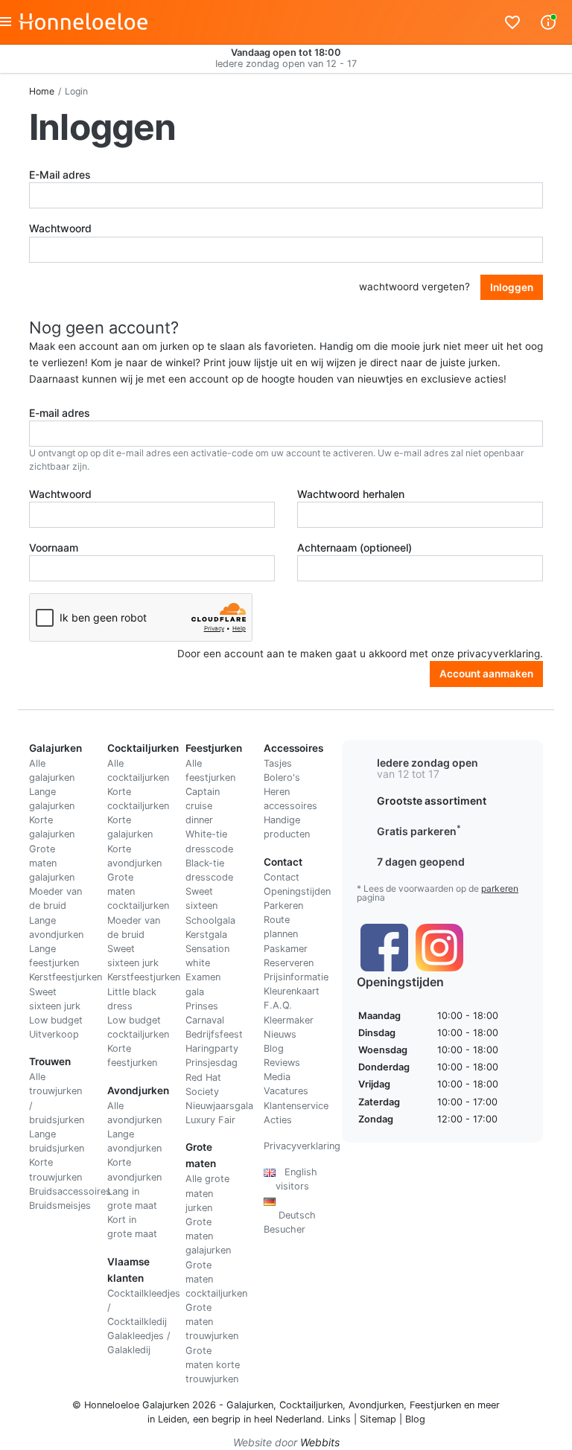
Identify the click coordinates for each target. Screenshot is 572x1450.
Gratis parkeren (419, 831)
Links (339, 1419)
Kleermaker (289, 1020)
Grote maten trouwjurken (211, 1321)
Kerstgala (206, 934)
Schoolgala (210, 920)
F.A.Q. (278, 1005)
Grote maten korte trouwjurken (212, 1364)
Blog (274, 1048)
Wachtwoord (60, 228)
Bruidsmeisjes (60, 1205)
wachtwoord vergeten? (414, 287)
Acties (278, 1119)
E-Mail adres (60, 174)
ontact (284, 877)
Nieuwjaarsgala (219, 1105)
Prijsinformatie (296, 977)
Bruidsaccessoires (70, 1191)
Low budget (56, 1020)
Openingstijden (297, 891)
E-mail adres (59, 412)
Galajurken (249, 1405)
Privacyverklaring (302, 1146)
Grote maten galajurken (51, 863)
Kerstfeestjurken (65, 977)
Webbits (320, 1442)
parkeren (499, 888)
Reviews (282, 1062)
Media (277, 1076)
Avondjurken (376, 1405)
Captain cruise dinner (202, 805)
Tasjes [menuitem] (278, 763)
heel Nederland (288, 1419)
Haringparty (211, 1048)
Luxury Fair (210, 1119)
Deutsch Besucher (290, 1215)
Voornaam (53, 547)
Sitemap (378, 1419)
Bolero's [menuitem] (282, 777)
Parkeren (283, 905)
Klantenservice (296, 1105)
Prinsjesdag (211, 1062)
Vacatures (286, 1090)
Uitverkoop (54, 1034)
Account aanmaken (486, 674)
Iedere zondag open (427, 762)
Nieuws (280, 1034)
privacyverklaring (498, 653)
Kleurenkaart (292, 991)
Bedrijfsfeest (214, 1034)
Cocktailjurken (311, 1405)
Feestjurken (435, 1405)
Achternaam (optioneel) (354, 547)
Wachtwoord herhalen (350, 494)
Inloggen (511, 287)
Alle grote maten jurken (207, 1193)
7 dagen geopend (421, 861)
